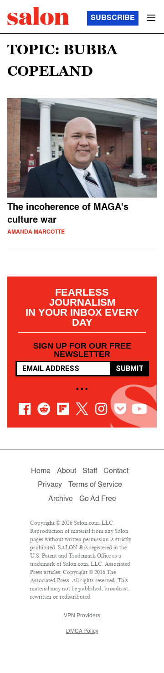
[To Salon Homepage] (38, 16)
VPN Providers (82, 616)
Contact (115, 471)
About (66, 471)
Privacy (50, 485)
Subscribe (113, 18)
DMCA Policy (82, 631)
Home (41, 471)
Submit (130, 368)
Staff (89, 471)
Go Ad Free (97, 499)
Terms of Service (95, 485)
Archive (60, 499)
